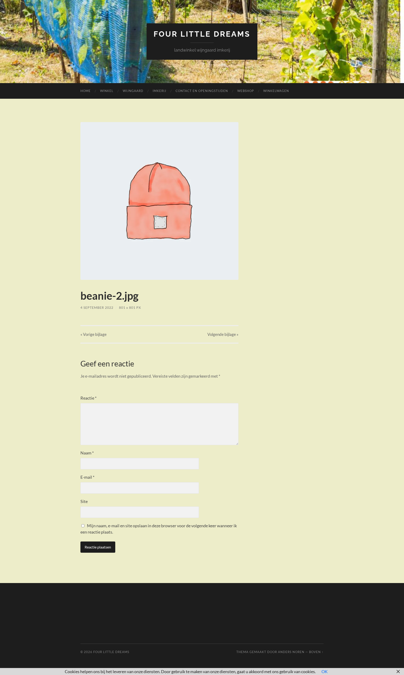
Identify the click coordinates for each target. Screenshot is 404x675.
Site (84, 501)
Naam (87, 452)
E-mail (87, 477)
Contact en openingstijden (202, 91)
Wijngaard (133, 91)
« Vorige (93, 334)
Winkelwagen (276, 91)
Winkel (106, 91)
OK (324, 671)
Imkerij (159, 91)
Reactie (88, 398)
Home (85, 91)
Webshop (245, 91)
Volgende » (222, 334)
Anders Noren (291, 652)
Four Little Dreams (202, 34)
